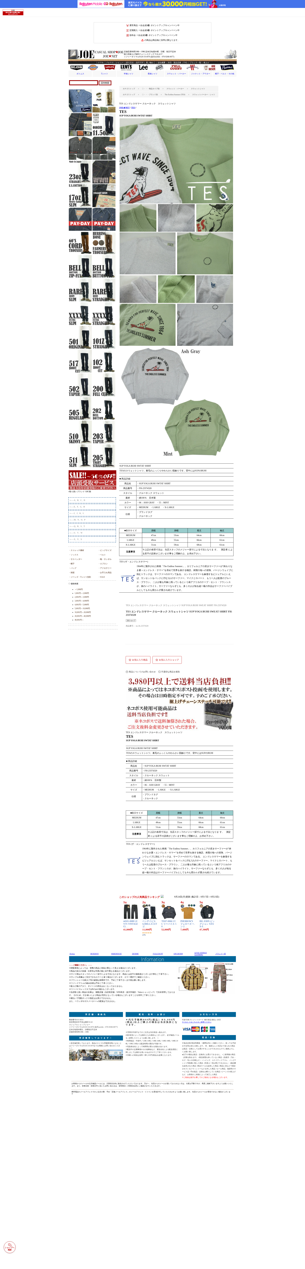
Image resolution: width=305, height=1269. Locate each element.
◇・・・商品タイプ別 (150, 89)
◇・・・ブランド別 (150, 94)
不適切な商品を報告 (170, 672)
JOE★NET (124, 107)
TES (133, 107)
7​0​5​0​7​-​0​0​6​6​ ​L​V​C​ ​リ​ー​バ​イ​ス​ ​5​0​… (168, 924)
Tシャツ (104, 74)
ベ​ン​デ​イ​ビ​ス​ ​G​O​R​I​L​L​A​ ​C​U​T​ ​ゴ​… (149, 924)
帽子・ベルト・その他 (224, 74)
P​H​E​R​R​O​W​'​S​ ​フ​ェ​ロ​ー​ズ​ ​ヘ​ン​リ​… (187, 924)
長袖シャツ (152, 74)
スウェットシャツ (198, 89)
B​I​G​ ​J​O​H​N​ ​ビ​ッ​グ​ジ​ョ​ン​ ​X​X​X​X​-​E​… (207, 924)
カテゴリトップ (129, 89)
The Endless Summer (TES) (175, 94)
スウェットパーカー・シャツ (203, 94)
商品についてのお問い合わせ (142, 672)
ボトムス (80, 74)
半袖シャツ (128, 74)
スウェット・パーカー (176, 74)
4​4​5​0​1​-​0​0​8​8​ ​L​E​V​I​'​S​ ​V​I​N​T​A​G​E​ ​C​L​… (130, 924)
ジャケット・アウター (200, 74)
